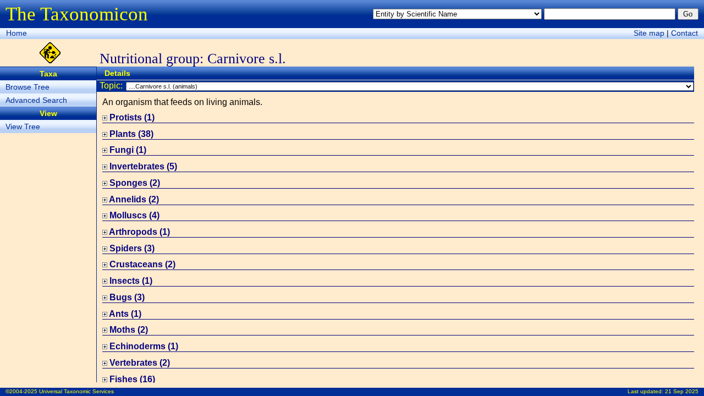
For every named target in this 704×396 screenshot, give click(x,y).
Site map (649, 33)
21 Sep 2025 (681, 391)
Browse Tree (28, 86)
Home (16, 33)
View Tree (23, 126)
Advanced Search (36, 100)
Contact (684, 33)
